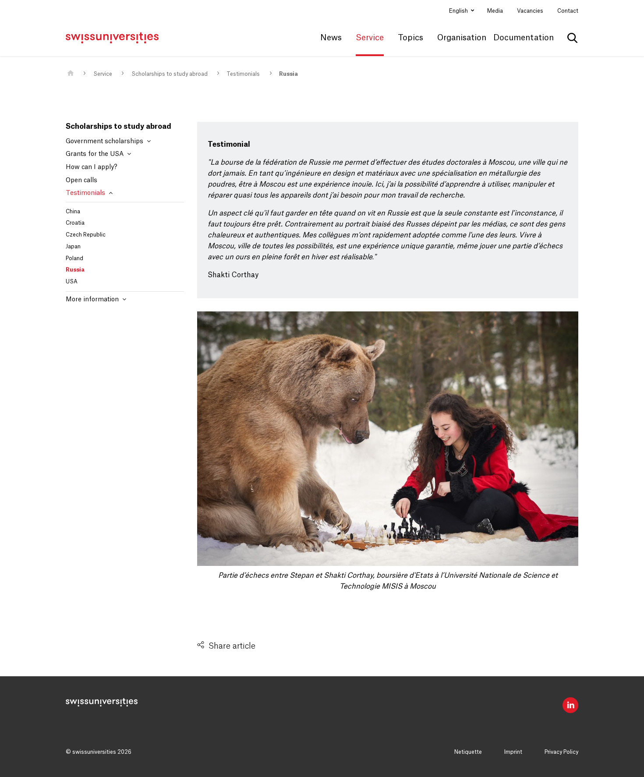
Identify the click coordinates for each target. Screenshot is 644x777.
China (73, 211)
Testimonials (243, 74)
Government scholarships (105, 141)
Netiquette (468, 752)
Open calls (81, 180)
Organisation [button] (461, 38)
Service (102, 74)
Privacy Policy (561, 752)
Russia (288, 74)
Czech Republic (86, 234)
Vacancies (530, 11)
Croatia (75, 223)
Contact (567, 11)
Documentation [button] (523, 38)
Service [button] (370, 38)
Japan (73, 246)
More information (93, 300)
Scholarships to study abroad (169, 74)
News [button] (331, 38)
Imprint (513, 752)
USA (72, 281)
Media (495, 11)
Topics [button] (410, 38)
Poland (74, 258)
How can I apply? (91, 167)
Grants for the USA (95, 154)
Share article (232, 646)
